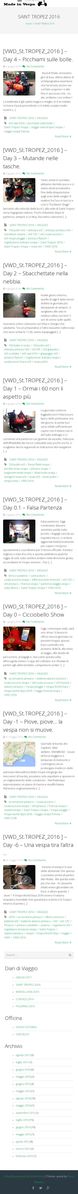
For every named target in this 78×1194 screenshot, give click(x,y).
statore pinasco (13, 686)
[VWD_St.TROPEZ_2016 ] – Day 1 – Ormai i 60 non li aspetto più (35, 388)
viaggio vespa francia (16, 131)
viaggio (66, 933)
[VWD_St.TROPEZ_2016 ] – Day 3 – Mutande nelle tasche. (35, 158)
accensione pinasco (21, 678)
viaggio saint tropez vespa (47, 127)
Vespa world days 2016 (18, 691)
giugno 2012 (23, 1127)
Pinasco (9, 925)
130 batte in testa (19, 345)
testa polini (41, 361)
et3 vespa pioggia (14, 238)
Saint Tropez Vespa (16, 127)
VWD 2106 (10, 818)
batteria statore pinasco (51, 678)
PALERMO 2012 (25, 1006)
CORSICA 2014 (24, 999)
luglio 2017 (22, 1062)
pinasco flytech (37, 238)
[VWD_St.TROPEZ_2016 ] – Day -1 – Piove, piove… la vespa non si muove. (35, 721)
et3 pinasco (11, 584)
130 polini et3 (17, 230)
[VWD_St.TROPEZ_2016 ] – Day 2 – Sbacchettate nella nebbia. (35, 273)
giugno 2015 (23, 1084)
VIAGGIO (42, 118)
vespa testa (11, 481)
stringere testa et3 (15, 477)
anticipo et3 (35, 230)
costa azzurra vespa (16, 579)
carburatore (38, 575)
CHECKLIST (22, 1034)
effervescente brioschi (46, 579)
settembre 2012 (25, 1113)
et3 (55, 921)
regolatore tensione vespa (20, 929)
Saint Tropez (47, 929)
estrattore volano (14, 234)
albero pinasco (54, 917)
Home (29, 23)
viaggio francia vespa (47, 691)
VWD (7, 937)
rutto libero (11, 588)
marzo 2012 (23, 1149)
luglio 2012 (22, 1120)
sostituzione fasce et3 (17, 361)
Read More (62, 136)
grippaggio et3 (49, 353)
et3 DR (36, 349)
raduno (45, 925)
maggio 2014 (23, 1105)
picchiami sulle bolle (40, 123)
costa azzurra (45, 802)
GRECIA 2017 (23, 977)
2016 (12, 917)
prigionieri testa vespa (17, 472)
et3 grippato (50, 349)
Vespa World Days (57, 686)
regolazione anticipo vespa (20, 242)
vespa (29, 933)
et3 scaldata (11, 353)
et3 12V (32, 234)
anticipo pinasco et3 (58, 230)
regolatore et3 (61, 925)
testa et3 (36, 246)
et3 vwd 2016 (17, 123)
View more (19, 83)
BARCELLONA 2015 (27, 992)
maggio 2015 (23, 1091)
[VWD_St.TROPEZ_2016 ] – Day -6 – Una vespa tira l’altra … (38, 845)
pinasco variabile (27, 925)
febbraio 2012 (24, 1156)
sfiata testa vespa (44, 472)
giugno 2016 (23, 1069)
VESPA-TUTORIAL (26, 1027)
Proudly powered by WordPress (24, 1176)
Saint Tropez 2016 (51, 242)
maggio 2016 (23, 1076)
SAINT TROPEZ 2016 (44, 23)
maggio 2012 (23, 1134)
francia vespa (29, 584)
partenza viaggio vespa (55, 584)
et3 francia (62, 682)
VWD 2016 (51, 246)
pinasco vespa (39, 468)
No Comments (34, 66)
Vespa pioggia (34, 686)
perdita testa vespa (16, 468)
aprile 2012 (22, 1141)
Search (70, 955)
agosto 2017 (23, 1055)
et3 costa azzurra (51, 234)
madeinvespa (12, 810)
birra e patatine (18, 575)
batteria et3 (11, 921)
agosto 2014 (23, 1098)
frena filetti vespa (38, 464)
